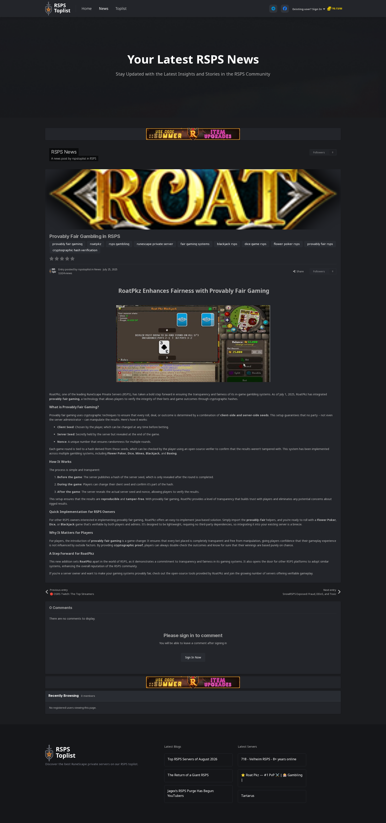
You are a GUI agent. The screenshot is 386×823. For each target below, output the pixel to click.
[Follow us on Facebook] (285, 9)
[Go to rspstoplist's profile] (52, 271)
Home (87, 8)
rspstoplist (79, 158)
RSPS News (64, 152)
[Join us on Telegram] (273, 9)
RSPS (93, 158)
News (103, 8)
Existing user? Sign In (308, 9)
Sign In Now (193, 657)
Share (299, 271)
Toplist (121, 8)
